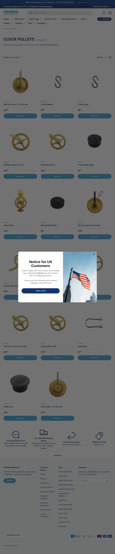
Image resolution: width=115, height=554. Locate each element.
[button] (94, 254)
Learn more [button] (40, 291)
